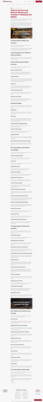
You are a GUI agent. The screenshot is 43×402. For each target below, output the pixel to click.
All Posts (9, 4)
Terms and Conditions (28, 401)
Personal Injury (12, 4)
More (33, 4)
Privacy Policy (24, 401)
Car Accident (24, 4)
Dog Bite (21, 4)
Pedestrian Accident (29, 4)
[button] (25, 1)
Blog (31, 401)
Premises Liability (17, 4)
